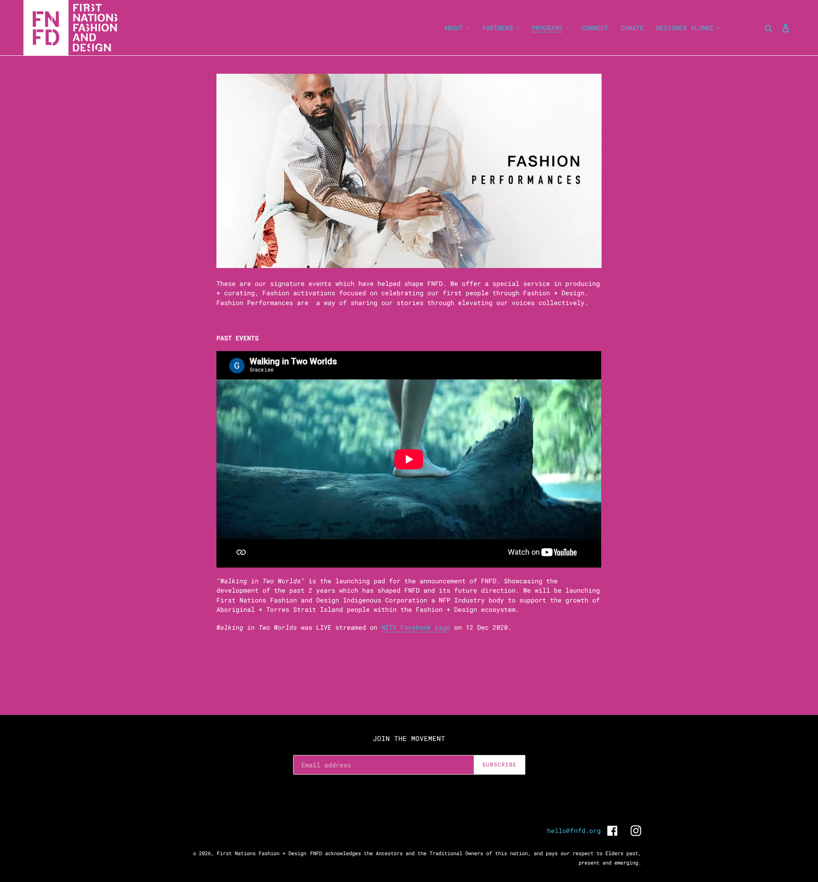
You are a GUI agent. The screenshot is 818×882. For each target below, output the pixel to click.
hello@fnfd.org (574, 830)
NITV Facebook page (415, 627)
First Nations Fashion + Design (261, 853)
